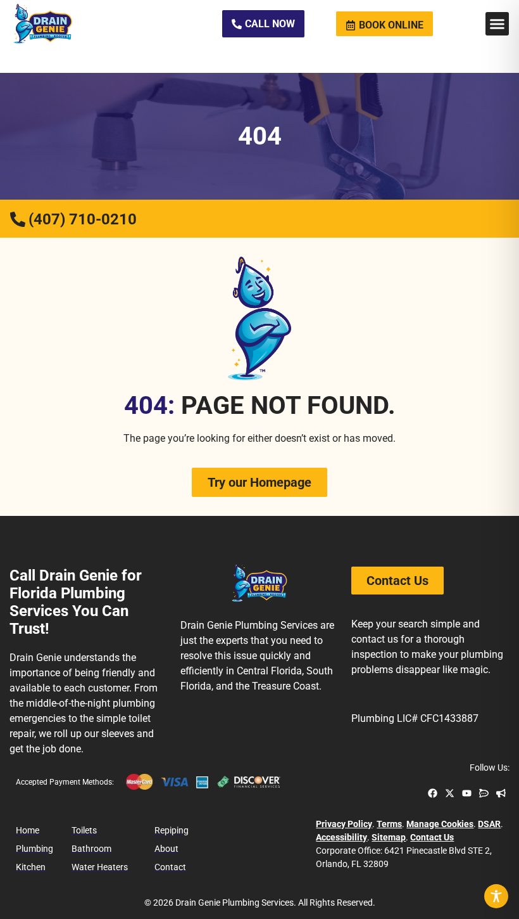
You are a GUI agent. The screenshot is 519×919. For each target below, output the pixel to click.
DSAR (489, 824)
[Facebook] (432, 793)
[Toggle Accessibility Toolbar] (496, 896)
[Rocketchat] (483, 793)
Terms (389, 824)
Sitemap (389, 837)
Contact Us (432, 837)
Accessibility (341, 837)
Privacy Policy (344, 824)
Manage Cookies (439, 824)
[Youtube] (466, 793)
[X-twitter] (449, 793)
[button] (497, 24)
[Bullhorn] (501, 793)
